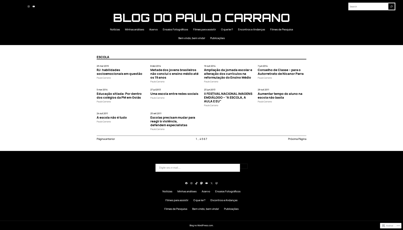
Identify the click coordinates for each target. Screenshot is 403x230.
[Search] (391, 6)
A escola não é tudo (112, 117)
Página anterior (106, 139)
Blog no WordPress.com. (202, 225)
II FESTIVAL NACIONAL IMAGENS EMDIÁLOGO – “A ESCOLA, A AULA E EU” (228, 97)
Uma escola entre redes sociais (174, 94)
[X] (211, 183)
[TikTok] (196, 183)
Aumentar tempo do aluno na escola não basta (280, 95)
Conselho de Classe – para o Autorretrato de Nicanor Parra (281, 72)
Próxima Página (297, 139)
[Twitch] (216, 183)
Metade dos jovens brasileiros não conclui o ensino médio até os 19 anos (174, 73)
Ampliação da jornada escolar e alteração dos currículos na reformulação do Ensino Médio (228, 73)
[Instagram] (28, 6)
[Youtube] (33, 6)
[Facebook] (186, 183)
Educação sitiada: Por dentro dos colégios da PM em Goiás (119, 95)
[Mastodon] (201, 183)
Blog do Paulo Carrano (201, 18)
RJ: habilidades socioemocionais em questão (119, 72)
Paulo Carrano (104, 77)
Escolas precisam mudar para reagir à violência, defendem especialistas (172, 121)
